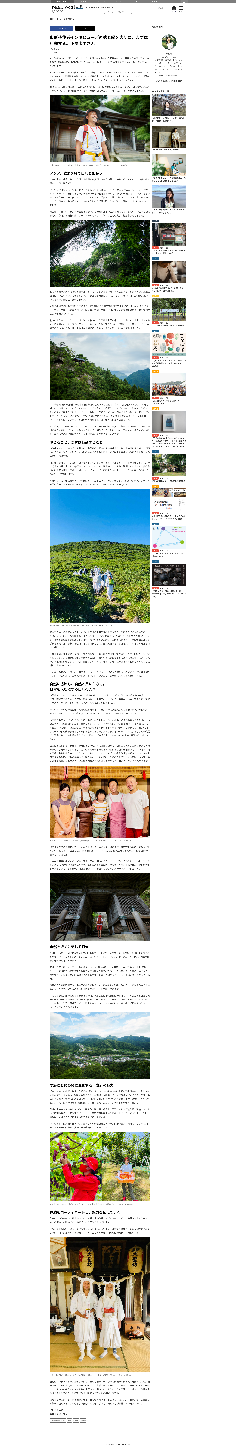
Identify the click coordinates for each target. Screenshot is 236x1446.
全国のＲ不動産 (62, 2)
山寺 (69, 1420)
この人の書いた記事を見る (169, 81)
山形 (59, 19)
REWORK (155, 2)
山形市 (75, 1420)
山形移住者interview (58, 1420)
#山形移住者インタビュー (63, 58)
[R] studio (102, 2)
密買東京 (84, 2)
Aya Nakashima (171, 75)
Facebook (61, 28)
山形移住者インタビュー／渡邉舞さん (167, 149)
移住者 (83, 1420)
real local (137, 2)
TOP (52, 19)
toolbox (120, 2)
